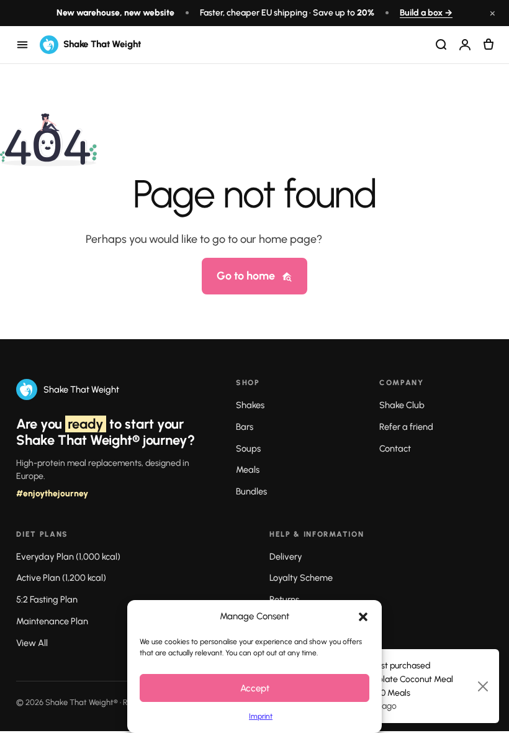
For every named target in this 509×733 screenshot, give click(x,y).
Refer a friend (406, 426)
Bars (244, 426)
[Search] (441, 44)
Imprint (261, 716)
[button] (363, 617)
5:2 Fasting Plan (47, 599)
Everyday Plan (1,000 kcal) (68, 556)
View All (32, 643)
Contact (395, 448)
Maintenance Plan (52, 621)
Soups (248, 448)
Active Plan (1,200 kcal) (61, 577)
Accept (254, 688)
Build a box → (426, 12)
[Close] (483, 686)
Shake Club (402, 405)
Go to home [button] (246, 276)
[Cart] (488, 44)
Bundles (251, 491)
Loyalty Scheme (301, 577)
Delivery (285, 556)
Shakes (250, 405)
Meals (247, 469)
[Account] (464, 44)
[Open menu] (22, 44)
